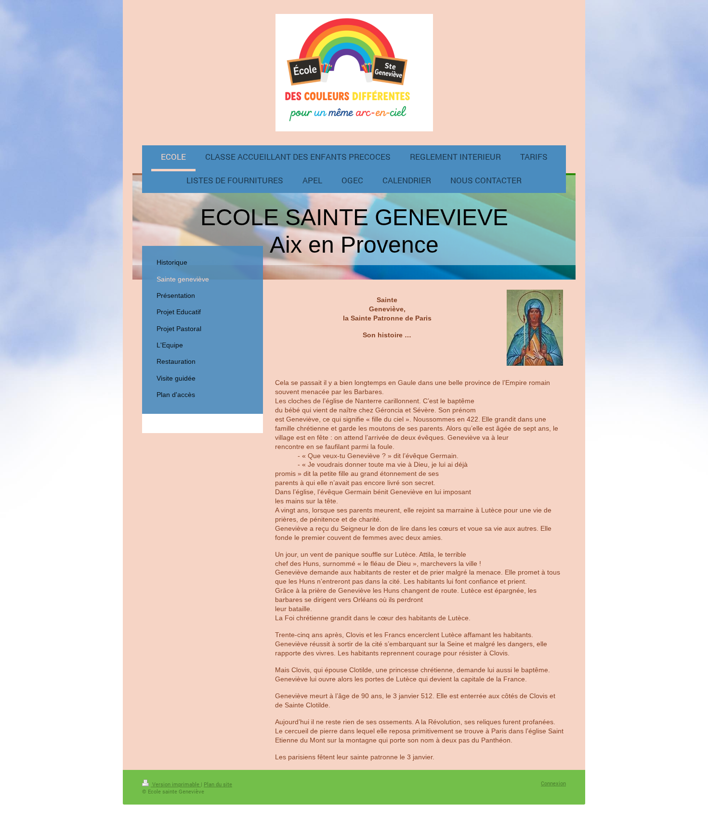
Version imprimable (176, 784)
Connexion (553, 783)
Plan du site (218, 784)
